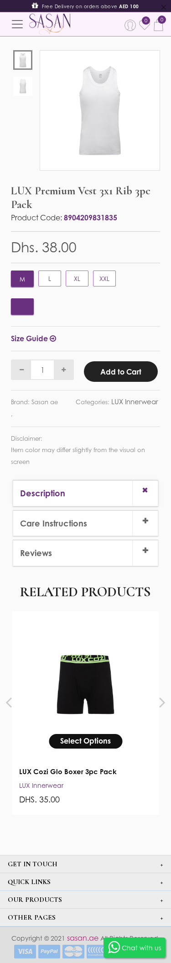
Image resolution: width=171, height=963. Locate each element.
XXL (104, 278)
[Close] (163, 7)
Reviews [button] (36, 553)
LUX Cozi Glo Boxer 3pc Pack (68, 771)
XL (77, 278)
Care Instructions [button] (53, 523)
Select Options (85, 740)
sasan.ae (81, 937)
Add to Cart (120, 371)
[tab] (85, 493)
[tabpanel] (100, 110)
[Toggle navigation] (17, 24)
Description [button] (42, 493)
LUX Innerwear (134, 401)
